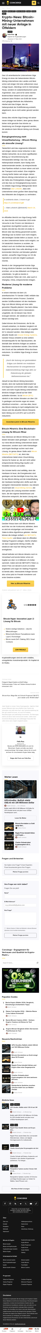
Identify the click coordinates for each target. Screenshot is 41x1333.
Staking (23, 1252)
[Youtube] (31, 1204)
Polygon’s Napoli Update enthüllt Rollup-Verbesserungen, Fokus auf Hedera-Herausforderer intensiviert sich (19, 684)
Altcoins (12, 1145)
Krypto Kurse (24, 1247)
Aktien (12, 1125)
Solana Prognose (7, 1282)
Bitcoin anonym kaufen (9, 1260)
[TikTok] (36, 1204)
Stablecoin (17, 1104)
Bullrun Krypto (7, 1251)
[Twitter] (26, 1204)
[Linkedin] (20, 737)
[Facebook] (5, 1204)
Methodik (5, 1229)
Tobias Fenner (22, 828)
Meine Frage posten (20, 872)
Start (3, 8)
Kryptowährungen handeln (10, 1249)
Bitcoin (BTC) (11, 11)
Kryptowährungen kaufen (28, 1240)
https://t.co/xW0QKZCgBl (14, 203)
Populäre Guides (10, 997)
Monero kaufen (25, 1260)
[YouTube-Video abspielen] (20, 510)
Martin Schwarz (11, 806)
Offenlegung (6, 41)
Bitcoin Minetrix (21, 11)
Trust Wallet (24, 1265)
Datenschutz (24, 1224)
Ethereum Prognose (26, 1282)
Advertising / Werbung (27, 1229)
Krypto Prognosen (26, 1245)
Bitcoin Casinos (25, 1267)
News (4, 13)
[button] (38, 4)
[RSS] (15, 1204)
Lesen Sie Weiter (20, 818)
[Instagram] (10, 1204)
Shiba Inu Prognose (8, 1279)
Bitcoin (8, 8)
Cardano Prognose (26, 1279)
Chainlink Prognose (26, 1284)
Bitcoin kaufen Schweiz (9, 1267)
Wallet (16, 1166)
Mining (34, 11)
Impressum (6, 1231)
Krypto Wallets (25, 1250)
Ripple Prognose (7, 1284)
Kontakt (5, 1224)
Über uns (5, 1221)
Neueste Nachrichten (12, 1039)
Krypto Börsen (25, 1242)
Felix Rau (11, 34)
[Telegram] (20, 1204)
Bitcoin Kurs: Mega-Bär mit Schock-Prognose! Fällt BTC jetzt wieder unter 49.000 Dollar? (20, 697)
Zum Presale (20, 650)
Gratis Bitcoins (25, 1262)
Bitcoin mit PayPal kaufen (10, 1246)
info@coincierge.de (20, 1324)
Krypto (28, 11)
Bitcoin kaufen (7, 1244)
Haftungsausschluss (26, 1221)
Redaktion (6, 1226)
